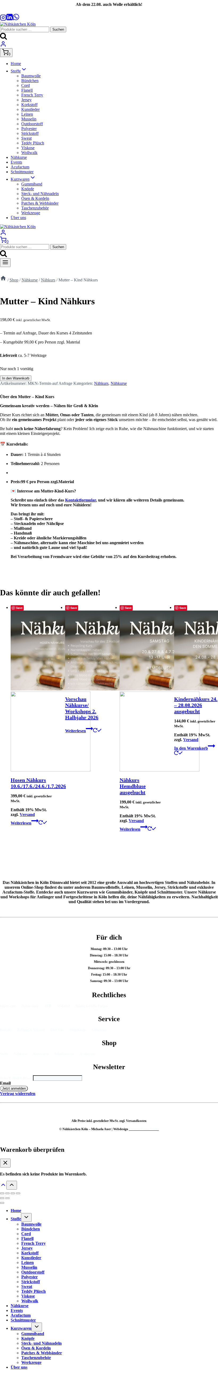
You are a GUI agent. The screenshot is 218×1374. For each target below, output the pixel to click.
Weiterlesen (21, 823)
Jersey (26, 100)
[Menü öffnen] (5, 262)
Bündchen (30, 80)
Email (5, 1083)
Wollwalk (29, 152)
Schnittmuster (22, 171)
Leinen (27, 114)
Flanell (27, 90)
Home (16, 63)
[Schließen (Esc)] (18, 1193)
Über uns (18, 217)
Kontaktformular (80, 500)
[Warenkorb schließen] (5, 1163)
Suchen (58, 29)
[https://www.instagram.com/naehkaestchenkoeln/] (3, 19)
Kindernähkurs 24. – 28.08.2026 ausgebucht (195, 705)
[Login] (3, 45)
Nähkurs (101, 383)
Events (16, 162)
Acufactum (20, 167)
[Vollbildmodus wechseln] (7, 1193)
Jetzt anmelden (14, 1088)
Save (19, 608)
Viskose (28, 148)
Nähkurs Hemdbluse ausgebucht (133, 786)
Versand (27, 814)
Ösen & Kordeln (35, 198)
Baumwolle (31, 76)
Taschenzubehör (35, 208)
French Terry (32, 95)
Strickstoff (30, 133)
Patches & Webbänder (39, 203)
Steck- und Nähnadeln (40, 193)
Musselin (28, 119)
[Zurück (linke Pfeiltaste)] (2, 1198)
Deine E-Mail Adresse (16, 1078)
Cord (25, 85)
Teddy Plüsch (32, 143)
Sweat (26, 138)
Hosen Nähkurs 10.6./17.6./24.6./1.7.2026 (38, 783)
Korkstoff (29, 104)
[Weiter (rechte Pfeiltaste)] (7, 1198)
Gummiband (31, 184)
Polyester (29, 128)
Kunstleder (30, 109)
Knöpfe (27, 189)
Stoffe (16, 1219)
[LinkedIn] (9, 19)
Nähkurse (19, 157)
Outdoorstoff (32, 124)
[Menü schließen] (2, 1203)
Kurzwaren (21, 1328)
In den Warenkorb (15, 378)
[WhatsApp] (16, 19)
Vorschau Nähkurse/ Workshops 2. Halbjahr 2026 (81, 708)
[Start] (3, 280)
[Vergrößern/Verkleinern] (2, 1193)
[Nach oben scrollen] (3, 1186)
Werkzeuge (30, 213)
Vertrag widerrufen (17, 1093)
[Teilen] (13, 1193)
